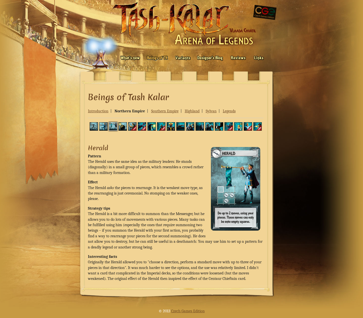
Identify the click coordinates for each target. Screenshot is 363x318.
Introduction (98, 111)
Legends (229, 111)
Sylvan (211, 111)
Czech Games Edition (188, 311)
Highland (192, 111)
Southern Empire (165, 111)
